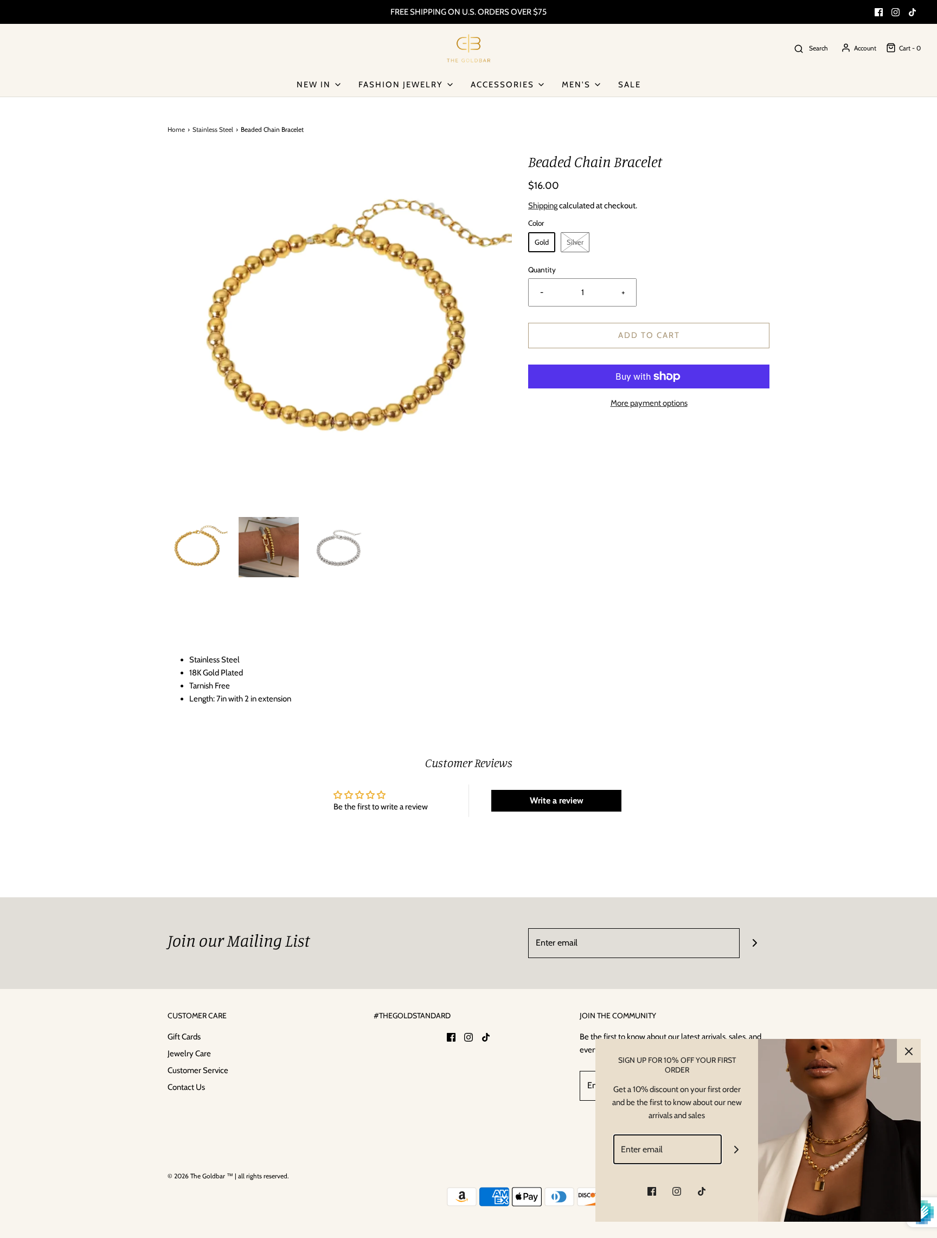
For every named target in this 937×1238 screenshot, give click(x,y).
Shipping (542, 205)
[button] (198, 547)
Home (176, 129)
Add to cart (649, 335)
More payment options (649, 403)
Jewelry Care (189, 1053)
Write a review (556, 800)
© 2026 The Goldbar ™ (200, 1176)
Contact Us (186, 1087)
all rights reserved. (263, 1176)
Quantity (542, 269)
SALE (629, 85)
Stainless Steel (212, 129)
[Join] (754, 943)
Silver (575, 242)
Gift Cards (184, 1037)
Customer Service (198, 1070)
